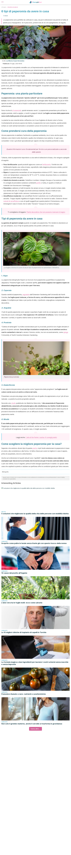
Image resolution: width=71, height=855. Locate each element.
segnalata (25, 294)
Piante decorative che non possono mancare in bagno (45, 212)
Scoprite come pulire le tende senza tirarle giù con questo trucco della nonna (33, 543)
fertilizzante (46, 164)
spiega (65, 332)
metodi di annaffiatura (11, 201)
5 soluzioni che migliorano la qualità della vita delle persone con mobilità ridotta (35, 514)
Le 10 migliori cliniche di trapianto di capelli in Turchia (23, 632)
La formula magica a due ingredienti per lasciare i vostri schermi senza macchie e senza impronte (34, 663)
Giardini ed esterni (13, 7)
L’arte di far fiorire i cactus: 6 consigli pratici (41, 437)
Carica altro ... (35, 729)
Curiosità (4, 541)
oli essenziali (16, 110)
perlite (38, 183)
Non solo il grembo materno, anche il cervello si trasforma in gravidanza (31, 724)
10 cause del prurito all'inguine (14, 573)
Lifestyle (3, 7)
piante (34, 448)
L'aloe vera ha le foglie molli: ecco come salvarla (21, 603)
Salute (3, 511)
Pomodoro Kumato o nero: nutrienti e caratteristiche (23, 694)
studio (13, 403)
